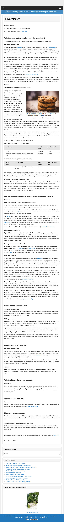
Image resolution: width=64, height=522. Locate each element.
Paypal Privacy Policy (27, 299)
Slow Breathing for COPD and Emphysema (16, 479)
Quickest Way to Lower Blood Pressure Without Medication (21, 467)
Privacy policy (34, 519)
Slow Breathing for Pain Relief (13, 472)
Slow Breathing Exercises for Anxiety (15, 470)
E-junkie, (39, 258)
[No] (62, 518)
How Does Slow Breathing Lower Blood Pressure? (18, 465)
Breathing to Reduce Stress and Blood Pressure (18, 469)
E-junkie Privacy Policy (28, 279)
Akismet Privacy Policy (32, 406)
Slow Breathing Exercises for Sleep (15, 474)
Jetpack (19, 47)
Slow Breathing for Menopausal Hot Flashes (17, 478)
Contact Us (24, 31)
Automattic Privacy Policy (32, 74)
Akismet (6, 222)
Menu (4, 7)
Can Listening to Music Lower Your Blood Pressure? (19, 476)
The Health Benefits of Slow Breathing (15, 463)
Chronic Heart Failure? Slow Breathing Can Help (18, 481)
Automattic (52, 47)
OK (28, 519)
